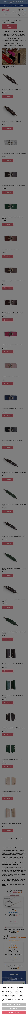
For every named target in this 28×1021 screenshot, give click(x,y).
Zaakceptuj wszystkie (14, 1012)
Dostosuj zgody (14, 1008)
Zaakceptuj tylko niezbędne (14, 1004)
